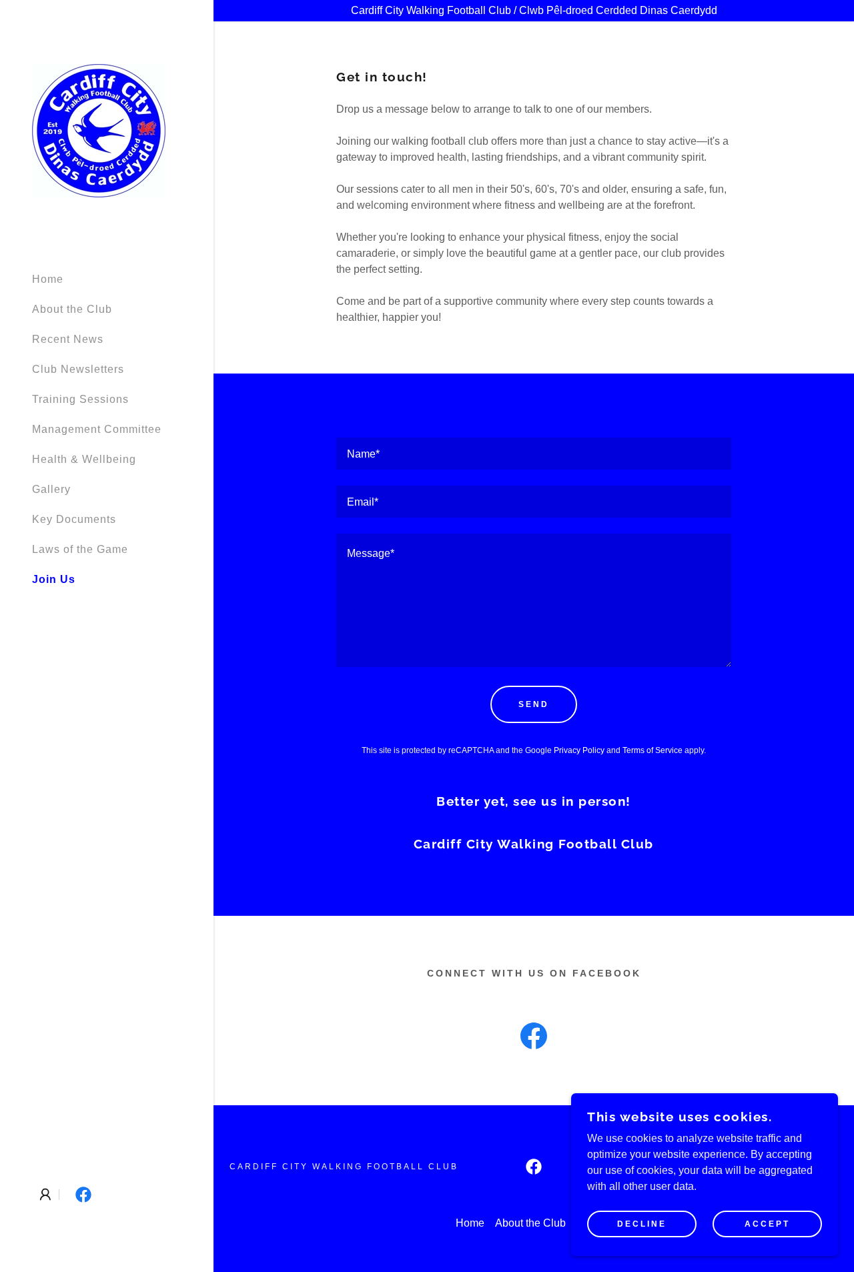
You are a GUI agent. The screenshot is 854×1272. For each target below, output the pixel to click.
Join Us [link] (53, 579)
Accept (767, 1224)
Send (533, 704)
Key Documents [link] (74, 519)
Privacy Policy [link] (579, 750)
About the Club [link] (72, 309)
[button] (45, 1194)
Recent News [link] (67, 339)
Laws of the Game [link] (80, 549)
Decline (642, 1224)
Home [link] (47, 279)
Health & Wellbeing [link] (84, 459)
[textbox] (533, 454)
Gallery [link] (51, 489)
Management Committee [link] (96, 429)
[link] (98, 129)
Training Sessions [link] (80, 399)
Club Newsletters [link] (78, 369)
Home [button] (470, 1223)
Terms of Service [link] (652, 750)
